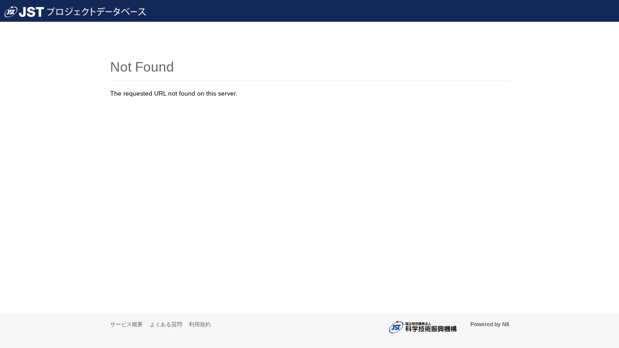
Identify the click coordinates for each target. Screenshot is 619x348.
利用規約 (200, 324)
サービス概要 (126, 324)
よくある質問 (166, 324)
